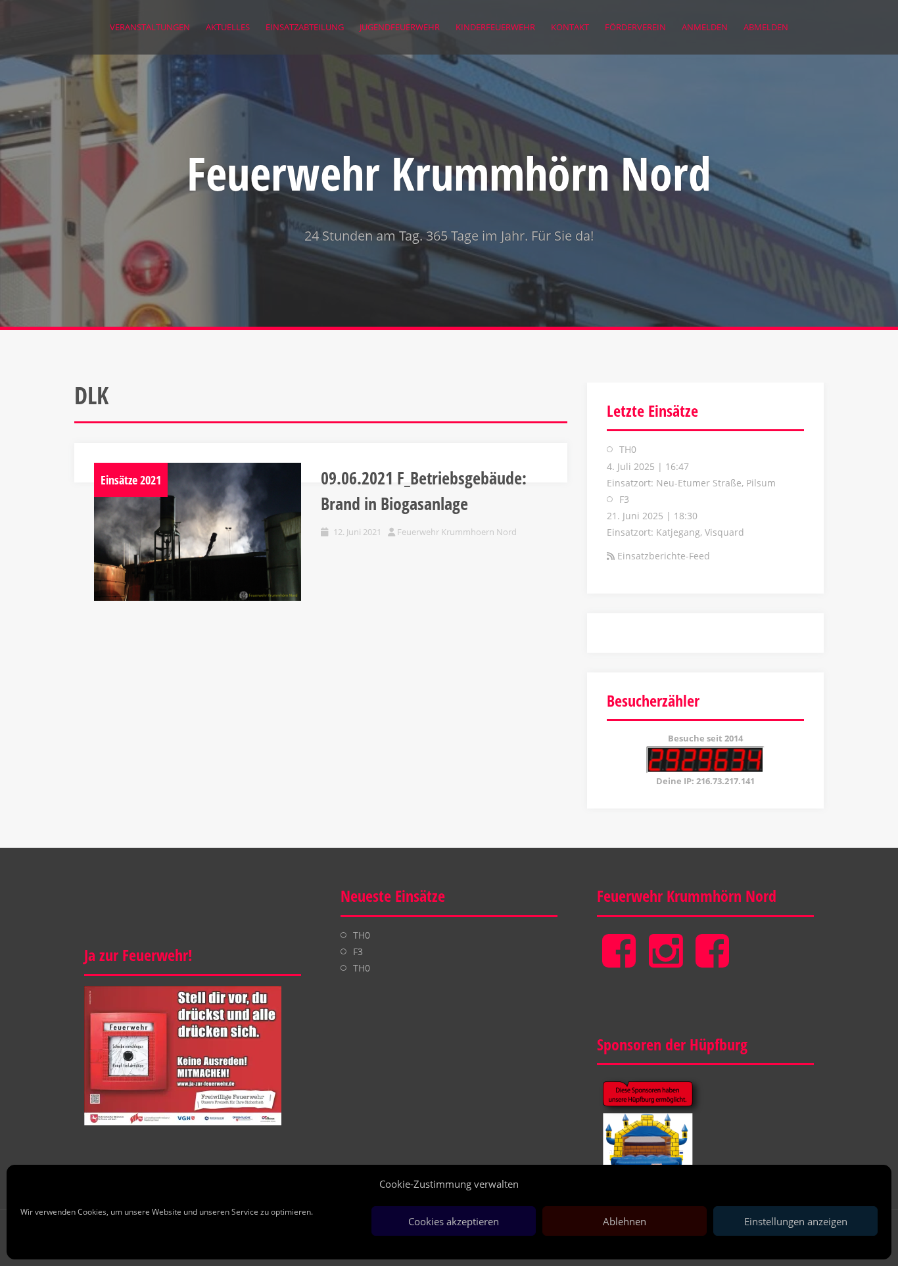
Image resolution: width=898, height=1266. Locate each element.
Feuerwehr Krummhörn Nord (449, 172)
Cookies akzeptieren (453, 1221)
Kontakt (570, 27)
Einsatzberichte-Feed (663, 556)
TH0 (627, 449)
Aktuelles (228, 27)
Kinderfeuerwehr (495, 27)
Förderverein (635, 27)
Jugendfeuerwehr (400, 27)
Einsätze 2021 (131, 480)
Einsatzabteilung (305, 27)
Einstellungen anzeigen (795, 1221)
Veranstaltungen (150, 27)
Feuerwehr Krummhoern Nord (457, 532)
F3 (624, 499)
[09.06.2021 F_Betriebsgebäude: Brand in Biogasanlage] (197, 532)
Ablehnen (624, 1221)
